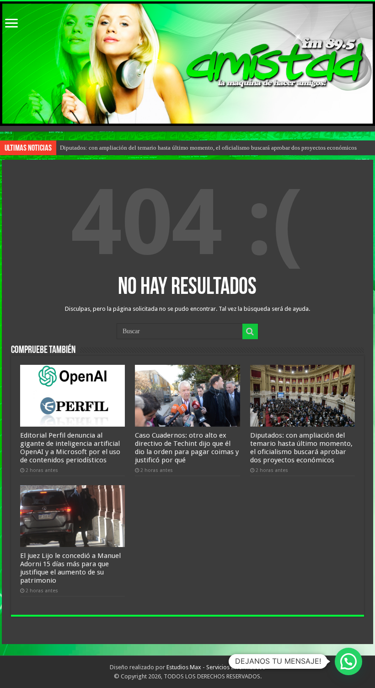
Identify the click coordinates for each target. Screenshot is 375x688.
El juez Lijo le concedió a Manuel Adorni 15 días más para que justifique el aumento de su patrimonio (70, 568)
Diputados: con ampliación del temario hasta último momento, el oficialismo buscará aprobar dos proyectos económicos (208, 147)
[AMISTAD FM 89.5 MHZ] (187, 63)
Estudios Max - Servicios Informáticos (215, 667)
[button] (348, 661)
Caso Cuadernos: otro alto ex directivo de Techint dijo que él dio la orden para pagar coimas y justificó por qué (187, 447)
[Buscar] (250, 331)
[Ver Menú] (11, 24)
